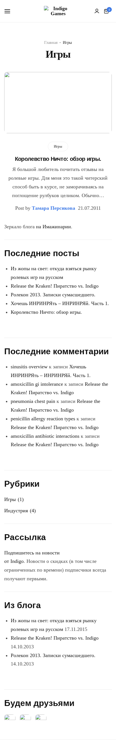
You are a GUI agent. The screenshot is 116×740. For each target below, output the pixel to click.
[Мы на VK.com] (9, 719)
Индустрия (16, 510)
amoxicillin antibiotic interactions (45, 436)
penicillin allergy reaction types (43, 418)
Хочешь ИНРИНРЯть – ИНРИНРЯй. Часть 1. (60, 303)
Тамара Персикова (53, 208)
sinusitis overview (29, 366)
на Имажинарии (53, 226)
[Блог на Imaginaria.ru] (40, 719)
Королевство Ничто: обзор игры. (58, 159)
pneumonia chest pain (33, 401)
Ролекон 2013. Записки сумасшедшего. (53, 294)
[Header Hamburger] (10, 11)
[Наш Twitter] (25, 719)
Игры (58, 146)
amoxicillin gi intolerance (37, 384)
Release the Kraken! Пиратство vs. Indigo (55, 286)
